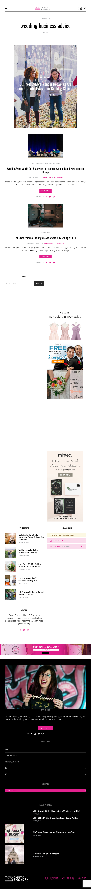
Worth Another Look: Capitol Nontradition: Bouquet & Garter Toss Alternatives (31, 537)
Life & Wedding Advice (39, 163)
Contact (45, 728)
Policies (82, 878)
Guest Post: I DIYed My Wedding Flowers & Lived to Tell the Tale (29, 565)
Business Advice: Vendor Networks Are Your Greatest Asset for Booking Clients (45, 86)
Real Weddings (54, 163)
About (6, 774)
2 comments (58, 177)
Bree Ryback (47, 177)
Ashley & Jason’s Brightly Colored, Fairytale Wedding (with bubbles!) (56, 811)
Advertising (68, 878)
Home (6, 749)
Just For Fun (45, 232)
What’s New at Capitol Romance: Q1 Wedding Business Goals (54, 832)
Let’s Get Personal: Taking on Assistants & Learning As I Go (45, 238)
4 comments (59, 243)
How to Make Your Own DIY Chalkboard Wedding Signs (27, 579)
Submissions (51, 878)
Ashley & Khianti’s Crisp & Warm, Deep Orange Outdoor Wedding (55, 817)
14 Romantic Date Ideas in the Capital (46, 853)
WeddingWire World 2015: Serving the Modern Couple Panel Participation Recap (45, 170)
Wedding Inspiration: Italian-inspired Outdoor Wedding (28, 551)
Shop (6, 768)
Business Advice (45, 78)
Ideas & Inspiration (11, 755)
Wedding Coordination (12, 762)
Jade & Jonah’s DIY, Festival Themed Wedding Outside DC (30, 593)
